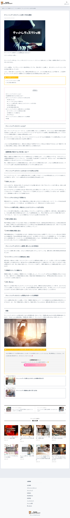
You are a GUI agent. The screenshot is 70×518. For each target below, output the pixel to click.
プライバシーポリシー (32, 487)
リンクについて (30, 500)
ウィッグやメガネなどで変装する (15, 101)
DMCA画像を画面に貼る (13, 107)
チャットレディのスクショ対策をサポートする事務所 (18, 116)
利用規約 (29, 493)
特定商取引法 (30, 495)
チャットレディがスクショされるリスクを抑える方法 (18, 97)
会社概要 (29, 485)
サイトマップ (30, 490)
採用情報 (29, 498)
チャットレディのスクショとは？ (14, 94)
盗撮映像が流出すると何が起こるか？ (15, 95)
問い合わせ (29, 505)
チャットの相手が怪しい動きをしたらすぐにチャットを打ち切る (22, 103)
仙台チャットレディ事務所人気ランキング (36, 364)
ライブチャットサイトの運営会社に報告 (17, 110)
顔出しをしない (11, 99)
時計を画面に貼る (12, 105)
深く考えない (11, 114)
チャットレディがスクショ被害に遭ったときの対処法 (18, 109)
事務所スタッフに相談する (14, 112)
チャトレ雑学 (30, 503)
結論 (8, 118)
